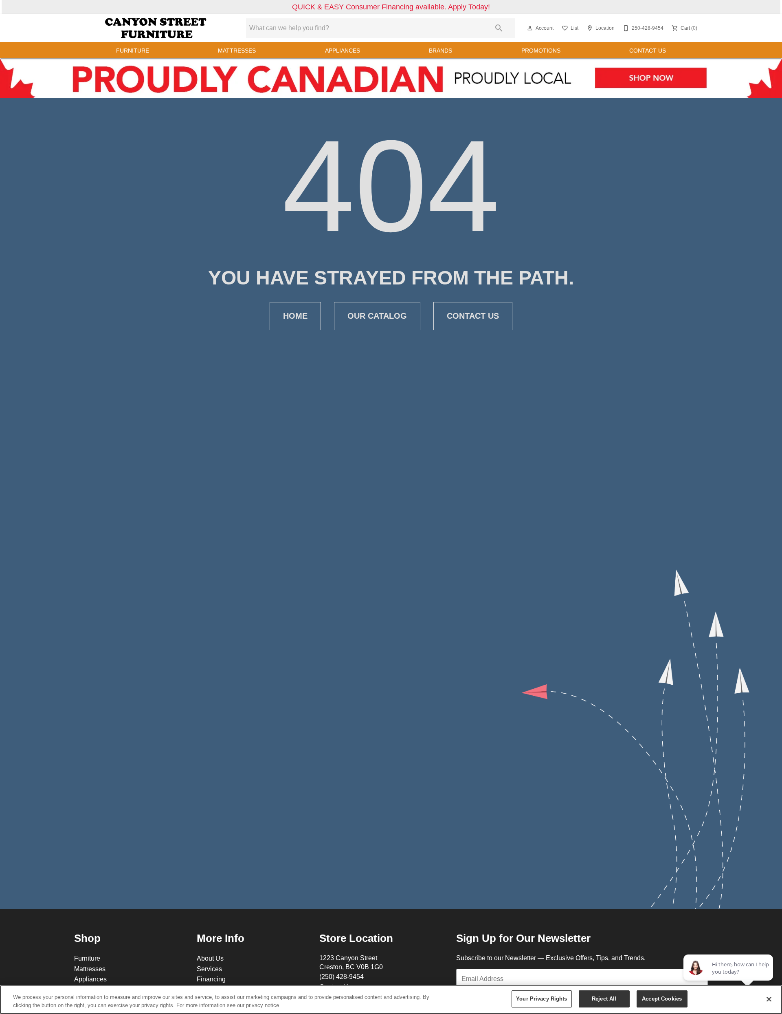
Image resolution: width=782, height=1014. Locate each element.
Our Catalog (377, 316)
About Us (210, 958)
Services (209, 968)
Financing (211, 979)
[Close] (769, 999)
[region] (391, 999)
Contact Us (647, 50)
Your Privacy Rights (541, 998)
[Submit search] (499, 28)
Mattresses (237, 50)
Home (295, 316)
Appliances (342, 50)
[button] (530, 28)
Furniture (132, 50)
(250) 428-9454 (341, 976)
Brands (440, 50)
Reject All (604, 998)
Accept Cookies (662, 998)
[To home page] (156, 28)
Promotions (540, 50)
